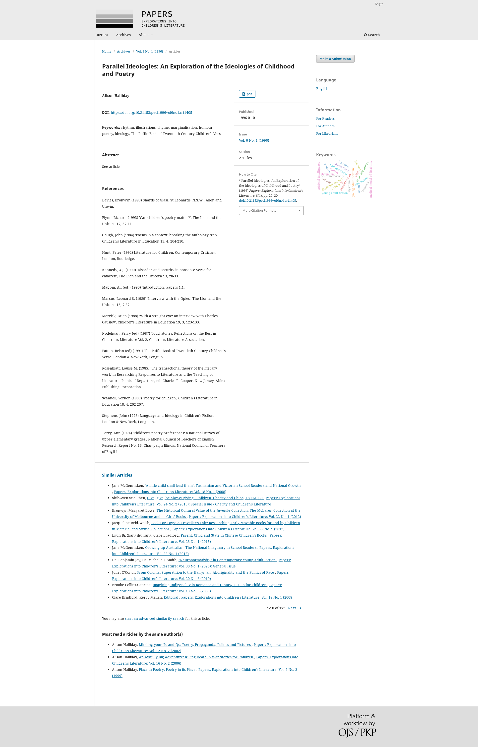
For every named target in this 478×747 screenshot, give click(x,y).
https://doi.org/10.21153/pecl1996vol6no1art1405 (151, 112)
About (144, 34)
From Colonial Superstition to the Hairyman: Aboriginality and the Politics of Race (206, 572)
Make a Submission (335, 59)
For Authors (325, 126)
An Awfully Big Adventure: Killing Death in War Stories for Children (196, 657)
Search (373, 34)
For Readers (325, 118)
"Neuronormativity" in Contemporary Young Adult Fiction (228, 560)
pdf (249, 94)
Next (292, 608)
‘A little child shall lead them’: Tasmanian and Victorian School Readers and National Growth (223, 485)
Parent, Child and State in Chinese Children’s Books (224, 535)
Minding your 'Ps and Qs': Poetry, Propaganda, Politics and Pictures (195, 644)
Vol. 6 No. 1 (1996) (149, 51)
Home (106, 51)
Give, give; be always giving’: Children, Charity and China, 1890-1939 (205, 498)
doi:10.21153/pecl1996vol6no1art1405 (267, 200)
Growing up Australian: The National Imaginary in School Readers (201, 547)
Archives (123, 34)
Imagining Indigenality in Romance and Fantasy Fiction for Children (210, 584)
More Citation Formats (259, 210)
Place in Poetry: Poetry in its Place (167, 669)
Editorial (171, 597)
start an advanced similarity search (154, 618)
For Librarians (327, 133)
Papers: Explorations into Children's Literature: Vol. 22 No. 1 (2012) (245, 516)
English (322, 88)
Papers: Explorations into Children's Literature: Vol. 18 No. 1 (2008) (170, 491)
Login (379, 3)
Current (101, 34)
